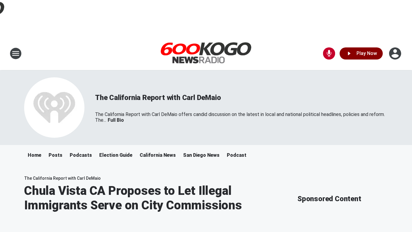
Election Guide (115, 155)
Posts (55, 155)
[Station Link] (206, 53)
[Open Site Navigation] (16, 53)
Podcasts (81, 155)
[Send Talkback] (329, 53)
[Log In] (395, 53)
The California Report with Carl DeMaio (158, 97)
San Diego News (201, 155)
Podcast (236, 155)
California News (158, 155)
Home (34, 155)
